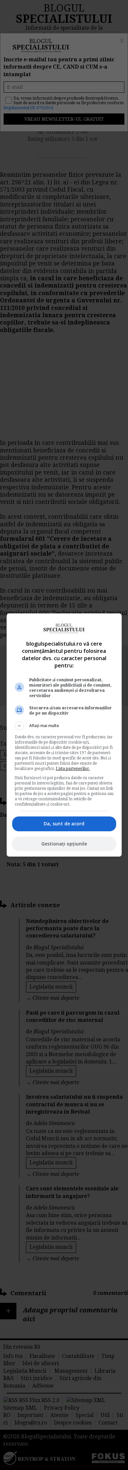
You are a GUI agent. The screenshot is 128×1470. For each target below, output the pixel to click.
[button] (64, 725)
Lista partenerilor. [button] (73, 768)
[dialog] (64, 735)
